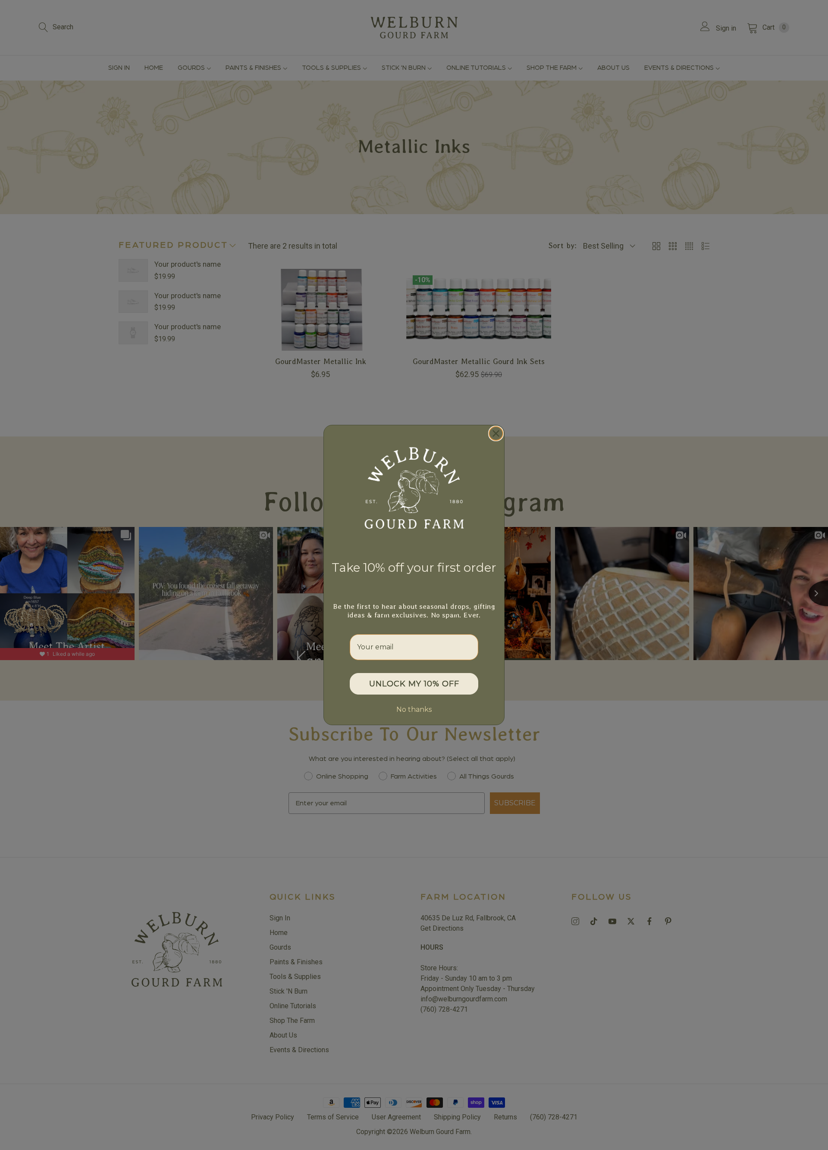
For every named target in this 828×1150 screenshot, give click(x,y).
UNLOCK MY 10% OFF (414, 684)
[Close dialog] (496, 433)
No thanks (414, 709)
